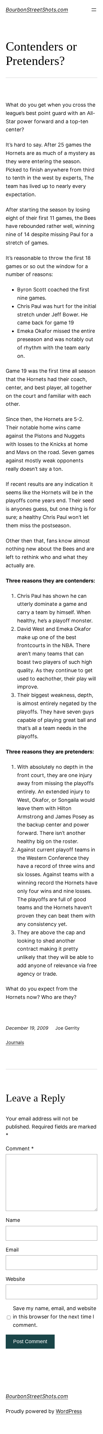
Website (15, 1279)
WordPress (69, 1411)
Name (13, 1220)
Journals (15, 1042)
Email (12, 1250)
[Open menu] (93, 9)
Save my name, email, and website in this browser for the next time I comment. (54, 1316)
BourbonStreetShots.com (37, 10)
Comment (20, 1148)
